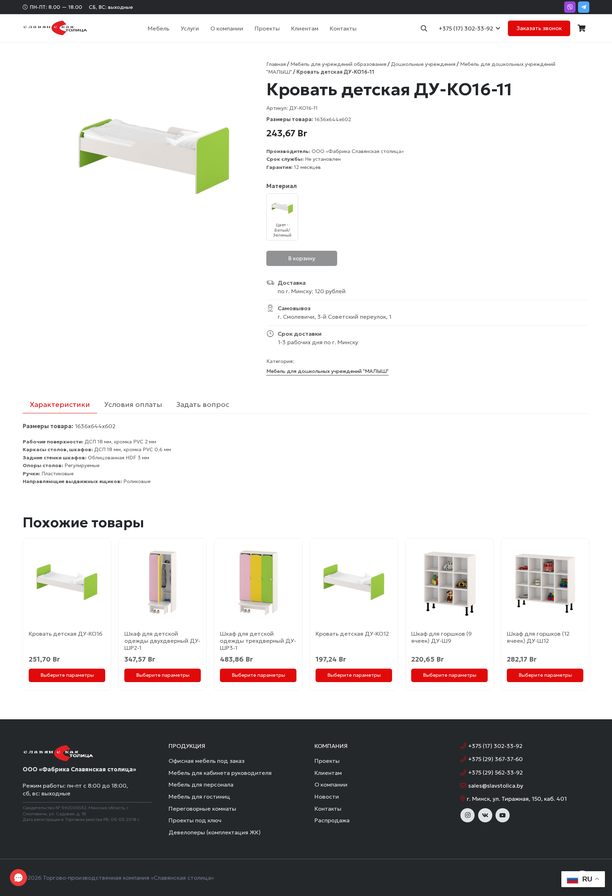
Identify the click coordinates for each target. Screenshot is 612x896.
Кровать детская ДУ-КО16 (65, 633)
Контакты (327, 808)
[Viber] (570, 7)
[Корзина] (581, 28)
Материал (281, 185)
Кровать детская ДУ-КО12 (352, 633)
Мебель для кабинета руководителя (220, 772)
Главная (276, 64)
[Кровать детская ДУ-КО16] (67, 582)
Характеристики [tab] (60, 404)
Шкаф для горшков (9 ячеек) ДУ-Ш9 (441, 637)
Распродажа (332, 820)
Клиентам (328, 772)
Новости (326, 796)
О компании (330, 784)
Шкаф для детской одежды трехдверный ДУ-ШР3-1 (258, 640)
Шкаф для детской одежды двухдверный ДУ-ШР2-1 (162, 640)
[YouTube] (502, 815)
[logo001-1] (55, 28)
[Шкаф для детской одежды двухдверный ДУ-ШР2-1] (162, 582)
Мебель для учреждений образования (338, 64)
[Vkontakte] (485, 815)
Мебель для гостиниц (199, 796)
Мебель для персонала (201, 784)
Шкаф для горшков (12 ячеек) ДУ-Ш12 (538, 637)
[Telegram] (583, 7)
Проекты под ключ (195, 820)
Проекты (327, 760)
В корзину (301, 258)
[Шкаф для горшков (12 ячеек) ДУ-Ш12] (545, 582)
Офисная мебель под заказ (206, 760)
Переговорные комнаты (202, 808)
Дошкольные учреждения (423, 64)
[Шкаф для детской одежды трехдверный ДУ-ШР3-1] (258, 582)
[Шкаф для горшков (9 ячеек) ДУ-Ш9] (449, 582)
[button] (172, 28)
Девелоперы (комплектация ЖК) (215, 832)
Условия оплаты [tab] (133, 404)
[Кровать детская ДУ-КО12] (354, 582)
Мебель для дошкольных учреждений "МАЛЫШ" (327, 371)
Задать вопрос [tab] (202, 404)
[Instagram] (467, 815)
